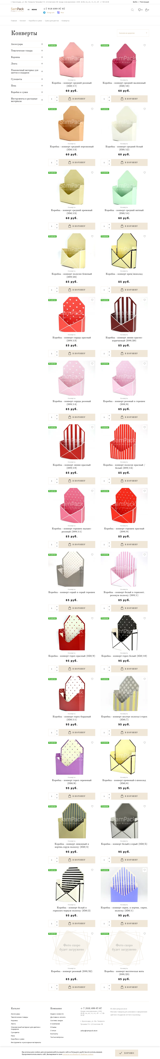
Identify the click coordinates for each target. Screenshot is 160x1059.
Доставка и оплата (57, 1017)
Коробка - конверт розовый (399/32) (71, 971)
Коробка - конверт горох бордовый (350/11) (72, 718)
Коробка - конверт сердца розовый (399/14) (72, 403)
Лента (13, 1024)
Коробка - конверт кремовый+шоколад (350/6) (124, 782)
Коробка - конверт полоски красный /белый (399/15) (124, 466)
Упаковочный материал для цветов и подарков (25, 1028)
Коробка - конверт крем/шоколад (124, 274)
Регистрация (144, 2)
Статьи (53, 1031)
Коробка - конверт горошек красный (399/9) (124, 530)
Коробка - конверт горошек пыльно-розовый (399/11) (72, 530)
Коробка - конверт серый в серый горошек (71, 592)
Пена (13, 1036)
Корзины (14, 1021)
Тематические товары (19, 1017)
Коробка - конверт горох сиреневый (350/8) (72, 782)
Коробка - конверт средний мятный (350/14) (124, 212)
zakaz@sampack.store (88, 1031)
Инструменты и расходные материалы (26, 1042)
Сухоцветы (15, 1032)
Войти (135, 2)
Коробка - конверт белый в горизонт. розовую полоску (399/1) (124, 594)
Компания (56, 1008)
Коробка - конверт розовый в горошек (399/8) (124, 403)
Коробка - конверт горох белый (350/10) (124, 656)
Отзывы (53, 1027)
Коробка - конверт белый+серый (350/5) (124, 844)
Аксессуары (15, 1014)
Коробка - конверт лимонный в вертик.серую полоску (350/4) (72, 845)
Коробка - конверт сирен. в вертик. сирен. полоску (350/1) (124, 909)
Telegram (50, 12)
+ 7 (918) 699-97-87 (91, 1008)
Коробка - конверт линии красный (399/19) (72, 466)
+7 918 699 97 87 (54, 9)
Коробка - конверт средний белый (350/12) (124, 148)
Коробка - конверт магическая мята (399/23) (124, 973)
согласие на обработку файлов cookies (78, 1054)
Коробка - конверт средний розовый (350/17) (72, 84)
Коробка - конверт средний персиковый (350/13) (72, 148)
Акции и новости (57, 1014)
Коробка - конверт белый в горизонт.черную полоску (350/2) (72, 909)
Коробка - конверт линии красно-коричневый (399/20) (124, 339)
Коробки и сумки (17, 1039)
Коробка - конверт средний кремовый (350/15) (71, 212)
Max (62, 12)
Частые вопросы (57, 1037)
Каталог (15, 1008)
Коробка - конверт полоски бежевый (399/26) (72, 275)
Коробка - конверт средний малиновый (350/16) (124, 84)
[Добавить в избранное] (92, 45)
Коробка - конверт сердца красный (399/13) (71, 339)
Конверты (72, 80)
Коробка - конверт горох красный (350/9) (71, 656)
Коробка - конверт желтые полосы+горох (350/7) (124, 718)
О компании (55, 1024)
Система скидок (56, 1021)
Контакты (54, 1034)
